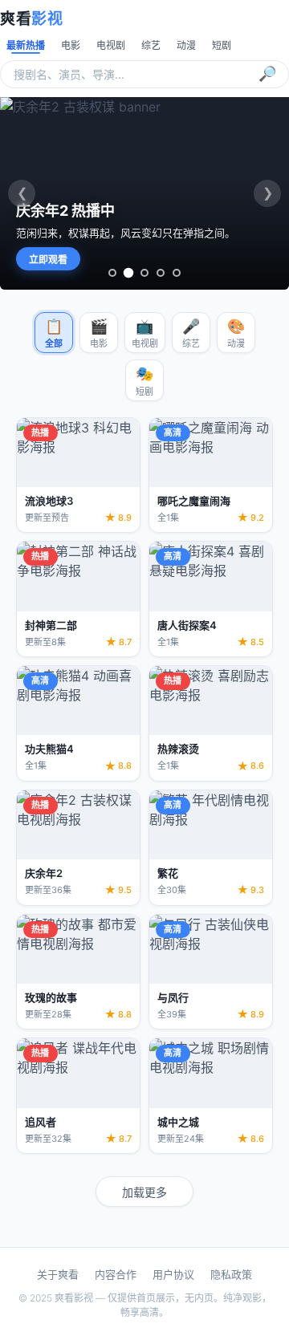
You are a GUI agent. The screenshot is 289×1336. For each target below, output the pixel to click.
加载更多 (144, 1192)
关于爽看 (58, 1274)
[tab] (112, 273)
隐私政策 (231, 1274)
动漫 (186, 45)
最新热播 (25, 45)
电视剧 (110, 45)
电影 (70, 45)
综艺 (151, 45)
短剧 (221, 45)
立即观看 (48, 260)
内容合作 (115, 1274)
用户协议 (173, 1274)
